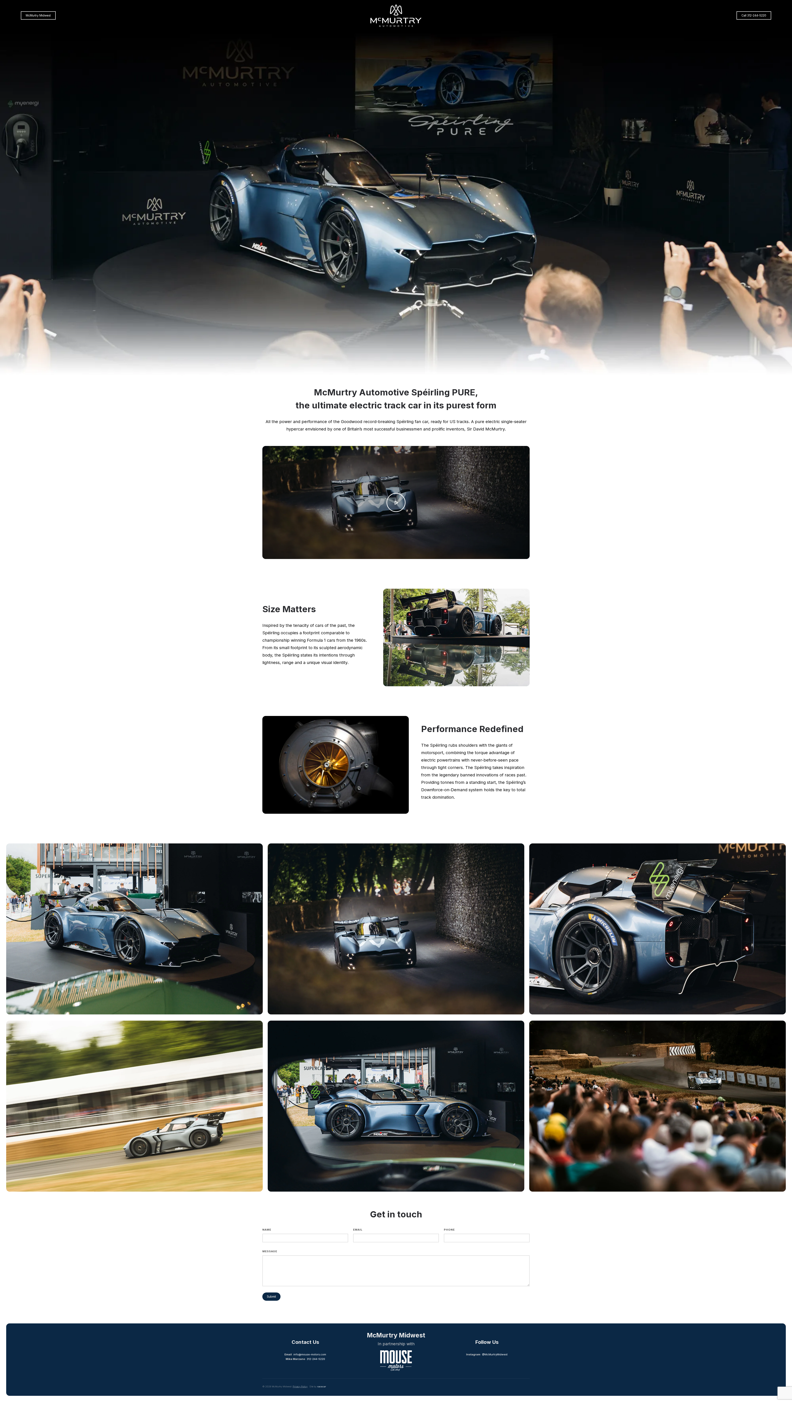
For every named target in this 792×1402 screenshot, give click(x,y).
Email (358, 1229)
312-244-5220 (316, 1359)
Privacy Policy (300, 1386)
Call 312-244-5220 (753, 15)
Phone (449, 1229)
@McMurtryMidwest (495, 1354)
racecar (321, 1386)
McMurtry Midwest (38, 15)
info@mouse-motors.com (309, 1354)
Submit (271, 1296)
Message (269, 1251)
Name (266, 1229)
